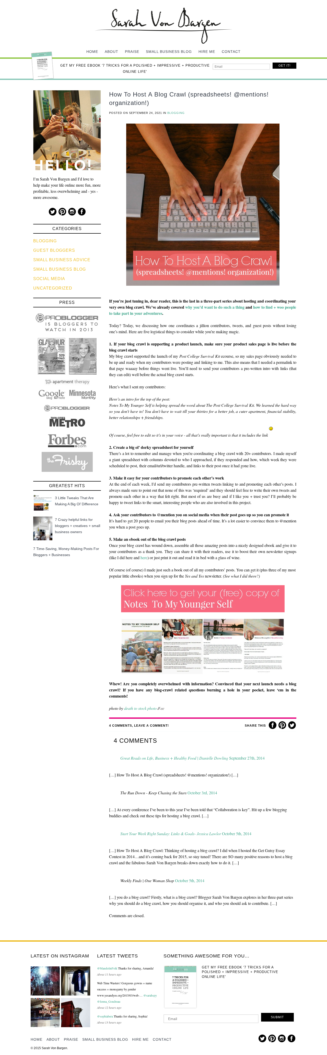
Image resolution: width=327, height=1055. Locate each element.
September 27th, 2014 (247, 758)
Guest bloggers (54, 250)
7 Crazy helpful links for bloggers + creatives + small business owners (77, 526)
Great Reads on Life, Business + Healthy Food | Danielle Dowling (174, 758)
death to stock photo (140, 708)
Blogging (45, 241)
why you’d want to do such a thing (214, 307)
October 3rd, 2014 (202, 792)
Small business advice (61, 260)
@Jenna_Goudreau (108, 1001)
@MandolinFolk (107, 968)
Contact (231, 52)
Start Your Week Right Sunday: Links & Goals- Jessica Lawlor (170, 833)
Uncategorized (52, 288)
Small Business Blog (169, 52)
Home (92, 52)
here (144, 557)
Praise (132, 52)
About (111, 52)
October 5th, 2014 (236, 833)
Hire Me (206, 52)
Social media (49, 279)
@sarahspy (150, 995)
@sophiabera (105, 1016)
